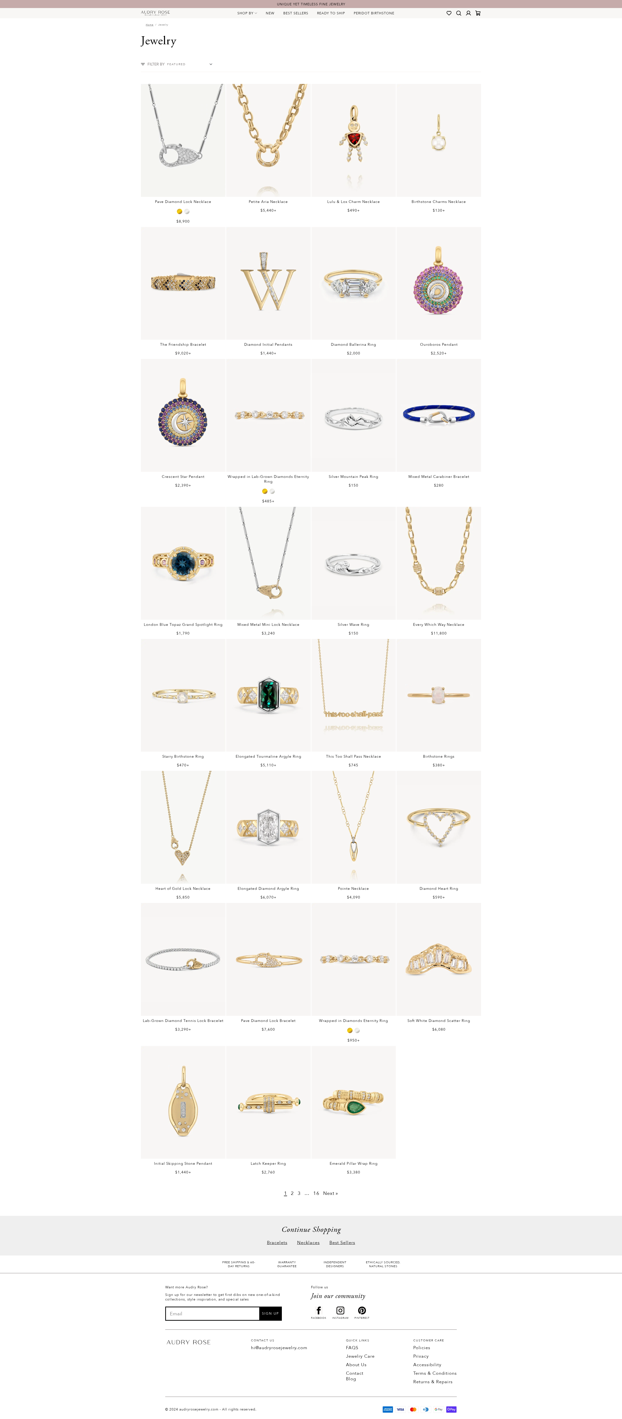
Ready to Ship (331, 13)
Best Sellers (295, 13)
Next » (330, 1193)
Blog (351, 1379)
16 (316, 1193)
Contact (354, 1373)
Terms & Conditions (435, 1373)
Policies (421, 1348)
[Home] (155, 13)
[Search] (459, 13)
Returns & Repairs (433, 1382)
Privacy (421, 1356)
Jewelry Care (360, 1356)
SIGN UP (270, 1313)
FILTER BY (156, 64)
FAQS (352, 1348)
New (270, 13)
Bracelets (277, 1243)
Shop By (245, 13)
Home (150, 25)
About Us (356, 1365)
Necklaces (308, 1243)
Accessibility (427, 1365)
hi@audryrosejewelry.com (279, 1348)
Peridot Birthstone (374, 13)
